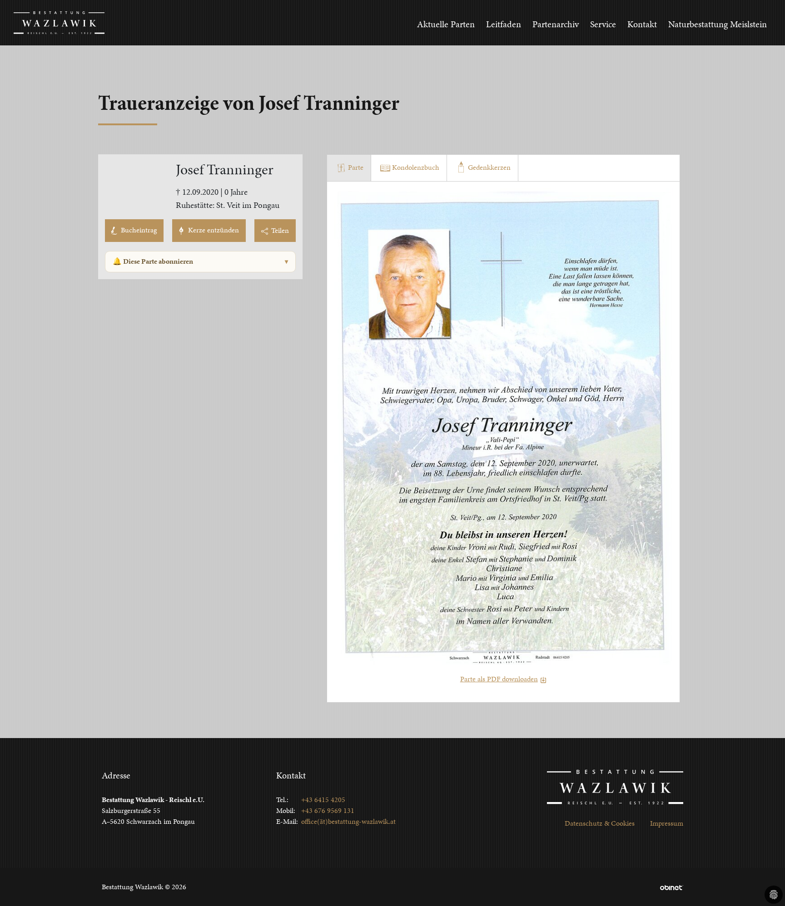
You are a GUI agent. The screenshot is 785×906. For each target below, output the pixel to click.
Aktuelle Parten (446, 24)
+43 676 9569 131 (327, 810)
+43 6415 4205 (323, 799)
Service (603, 24)
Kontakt (642, 24)
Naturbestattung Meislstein (717, 24)
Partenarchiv (555, 24)
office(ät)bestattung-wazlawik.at (348, 821)
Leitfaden (503, 24)
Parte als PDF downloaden (499, 679)
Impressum (666, 823)
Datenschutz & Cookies (600, 823)
